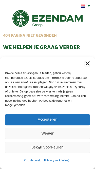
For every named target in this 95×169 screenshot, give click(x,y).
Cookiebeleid (33, 160)
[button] (87, 63)
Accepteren (48, 120)
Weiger (47, 134)
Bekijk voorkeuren (47, 147)
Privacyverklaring (56, 160)
